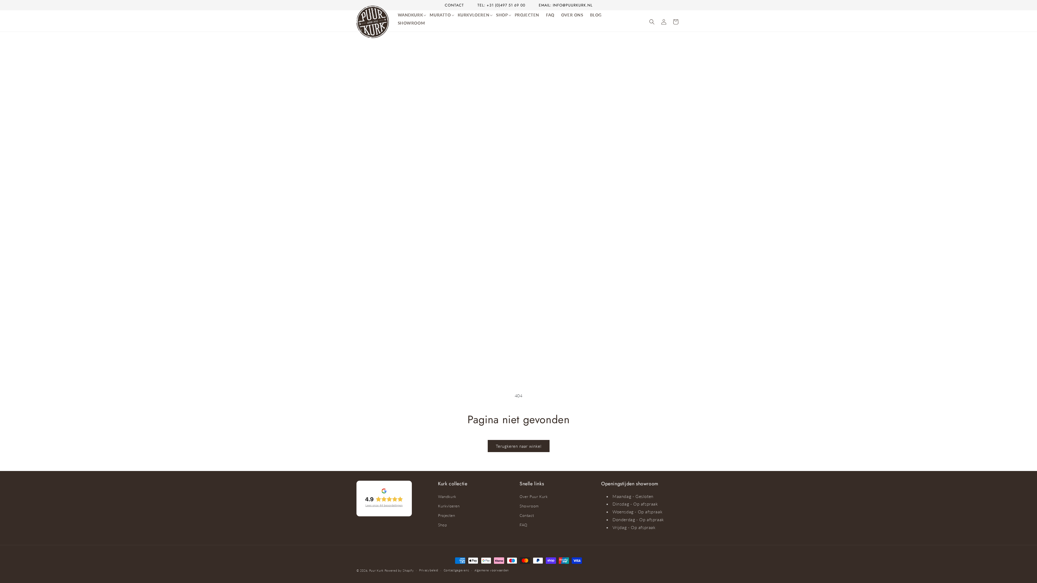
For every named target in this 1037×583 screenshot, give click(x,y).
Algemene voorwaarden (491, 570)
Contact (454, 5)
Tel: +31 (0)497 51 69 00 (501, 5)
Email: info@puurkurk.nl (565, 5)
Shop (442, 525)
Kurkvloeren (449, 506)
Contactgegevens (456, 570)
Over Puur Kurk (534, 496)
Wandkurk (447, 496)
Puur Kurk (376, 570)
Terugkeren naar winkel (518, 446)
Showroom (529, 506)
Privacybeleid (428, 570)
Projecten (446, 515)
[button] (412, 15)
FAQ (523, 525)
